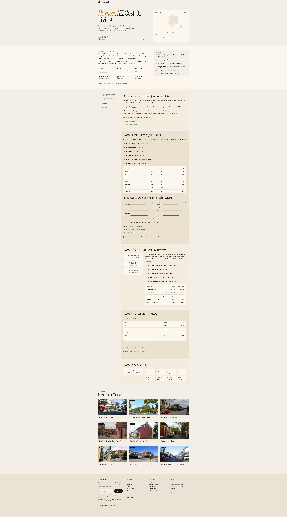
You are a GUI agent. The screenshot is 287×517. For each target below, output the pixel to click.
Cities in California (154, 484)
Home (99, 7)
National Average (179, 168)
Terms (172, 493)
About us (173, 482)
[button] (154, 237)
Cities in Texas (153, 486)
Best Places (130, 482)
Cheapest (164, 2)
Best (151, 2)
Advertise (173, 488)
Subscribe (118, 491)
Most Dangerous (131, 490)
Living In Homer (130, 121)
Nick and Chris (112, 505)
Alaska (134, 107)
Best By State (130, 497)
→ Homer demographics (161, 37)
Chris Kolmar (105, 38)
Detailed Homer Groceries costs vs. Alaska (135, 344)
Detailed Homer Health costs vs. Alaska (134, 347)
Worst (170, 2)
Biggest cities (152, 482)
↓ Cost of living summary (161, 35)
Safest (157, 2)
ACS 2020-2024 (176, 259)
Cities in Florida (153, 488)
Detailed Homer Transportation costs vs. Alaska (136, 351)
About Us (185, 2)
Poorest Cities (130, 493)
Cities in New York (154, 490)
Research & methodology (177, 484)
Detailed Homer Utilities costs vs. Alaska (135, 355)
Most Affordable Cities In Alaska (135, 229)
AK (103, 7)
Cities (146, 2)
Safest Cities (130, 484)
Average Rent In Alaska (132, 232)
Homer (107, 7)
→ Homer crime (159, 39)
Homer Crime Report (131, 124)
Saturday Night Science (128, 63)
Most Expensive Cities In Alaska (134, 226)
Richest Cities (130, 488)
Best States (130, 495)
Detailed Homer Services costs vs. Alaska (135, 319)
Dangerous (178, 2)
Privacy (173, 490)
